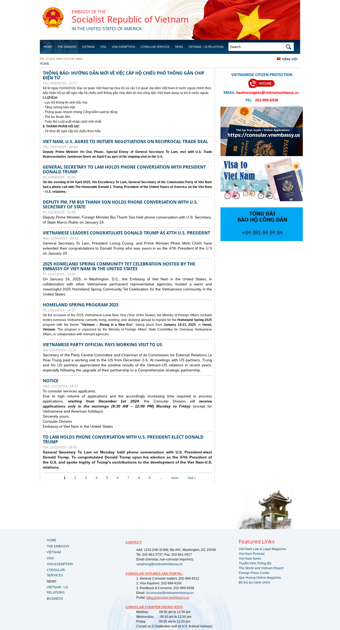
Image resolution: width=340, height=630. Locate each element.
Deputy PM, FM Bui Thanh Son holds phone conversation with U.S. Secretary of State (120, 204)
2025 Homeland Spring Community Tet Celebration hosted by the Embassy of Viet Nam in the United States (119, 266)
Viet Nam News (250, 558)
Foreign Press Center (254, 573)
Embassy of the (89, 12)
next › (175, 478)
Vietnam (88, 47)
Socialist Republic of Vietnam (130, 19)
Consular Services (155, 47)
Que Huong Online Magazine (260, 578)
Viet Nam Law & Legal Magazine (262, 549)
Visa (103, 47)
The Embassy (67, 47)
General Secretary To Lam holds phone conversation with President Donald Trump (124, 169)
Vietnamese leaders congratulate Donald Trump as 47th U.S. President (126, 232)
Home (47, 47)
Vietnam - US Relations (206, 47)
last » (192, 478)
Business (50, 60)
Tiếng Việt (290, 59)
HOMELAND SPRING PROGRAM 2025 (80, 304)
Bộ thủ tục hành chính (254, 582)
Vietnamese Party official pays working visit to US (102, 344)
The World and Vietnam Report (261, 568)
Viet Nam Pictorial (252, 554)
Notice (50, 380)
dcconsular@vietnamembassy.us (170, 593)
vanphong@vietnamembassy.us (159, 564)
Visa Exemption (123, 47)
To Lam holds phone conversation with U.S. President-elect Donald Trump (123, 439)
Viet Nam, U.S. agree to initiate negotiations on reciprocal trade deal (125, 141)
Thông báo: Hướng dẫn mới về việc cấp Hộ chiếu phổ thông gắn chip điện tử (123, 75)
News (179, 47)
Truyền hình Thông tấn (255, 563)
